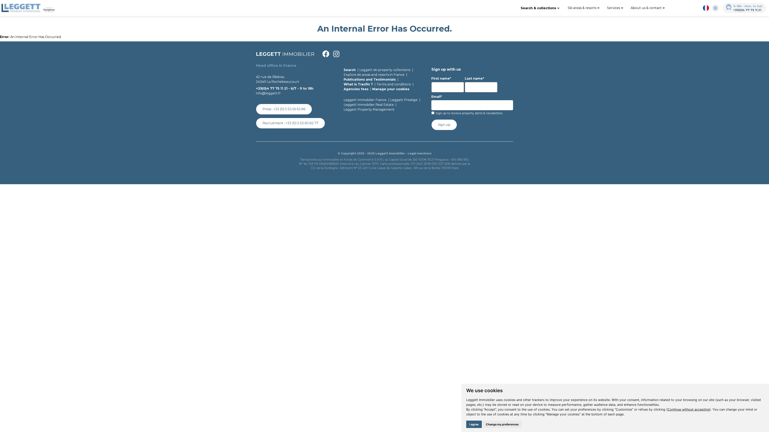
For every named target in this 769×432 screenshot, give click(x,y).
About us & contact (646, 8)
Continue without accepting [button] (688, 409)
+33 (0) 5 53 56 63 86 (289, 109)
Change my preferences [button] (502, 424)
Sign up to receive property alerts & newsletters (469, 113)
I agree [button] (474, 424)
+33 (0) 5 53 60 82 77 (302, 123)
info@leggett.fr (268, 93)
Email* (436, 97)
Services (614, 8)
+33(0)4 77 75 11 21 (747, 10)
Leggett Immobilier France (365, 100)
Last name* (474, 78)
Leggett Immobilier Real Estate (369, 105)
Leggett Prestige (404, 100)
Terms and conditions (393, 84)
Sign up (444, 125)
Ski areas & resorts (582, 8)
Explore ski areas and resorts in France (374, 75)
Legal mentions (420, 153)
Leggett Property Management (369, 109)
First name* (441, 78)
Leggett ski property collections (384, 70)
